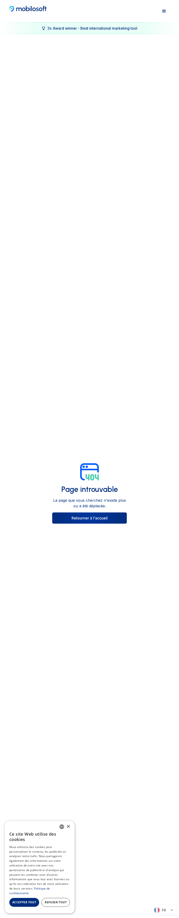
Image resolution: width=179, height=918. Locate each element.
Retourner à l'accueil (90, 518)
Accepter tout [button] (24, 902)
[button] (164, 11)
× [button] (68, 826)
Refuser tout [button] (56, 902)
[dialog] (40, 867)
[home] (28, 9)
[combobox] (61, 826)
